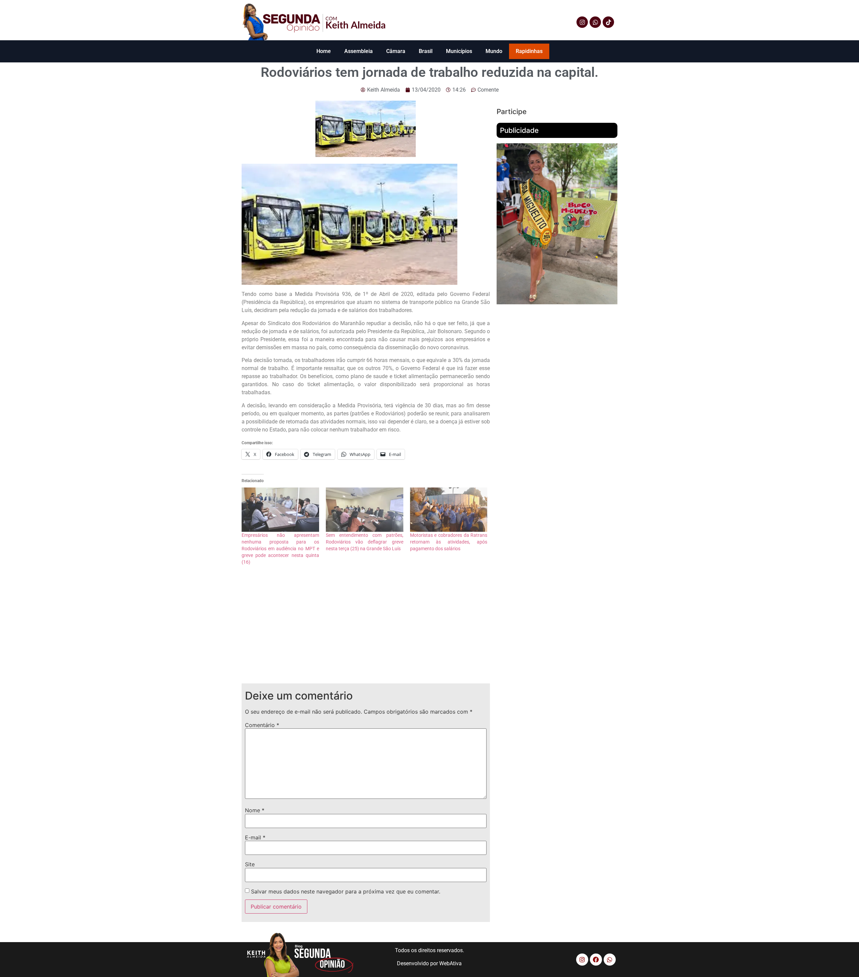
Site (250, 864)
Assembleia (358, 51)
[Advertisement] (366, 630)
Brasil (426, 51)
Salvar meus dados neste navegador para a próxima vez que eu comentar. (345, 891)
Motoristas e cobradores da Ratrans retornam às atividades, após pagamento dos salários (449, 541)
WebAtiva (450, 963)
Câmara (395, 51)
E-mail (255, 837)
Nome (254, 810)
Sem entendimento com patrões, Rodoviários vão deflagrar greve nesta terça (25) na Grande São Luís (364, 541)
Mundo (494, 51)
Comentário (262, 725)
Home (323, 51)
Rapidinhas (529, 51)
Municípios (459, 51)
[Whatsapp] (595, 22)
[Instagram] (582, 22)
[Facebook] (596, 960)
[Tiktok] (608, 22)
